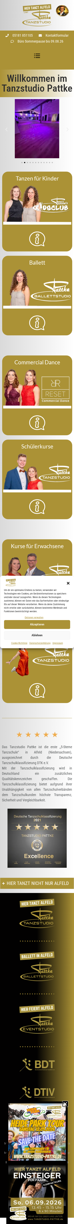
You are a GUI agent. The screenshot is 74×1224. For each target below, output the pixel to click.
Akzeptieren (37, 624)
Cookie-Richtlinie (19, 643)
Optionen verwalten (34, 617)
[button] (68, 583)
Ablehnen (37, 635)
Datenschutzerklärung (40, 643)
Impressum (57, 643)
